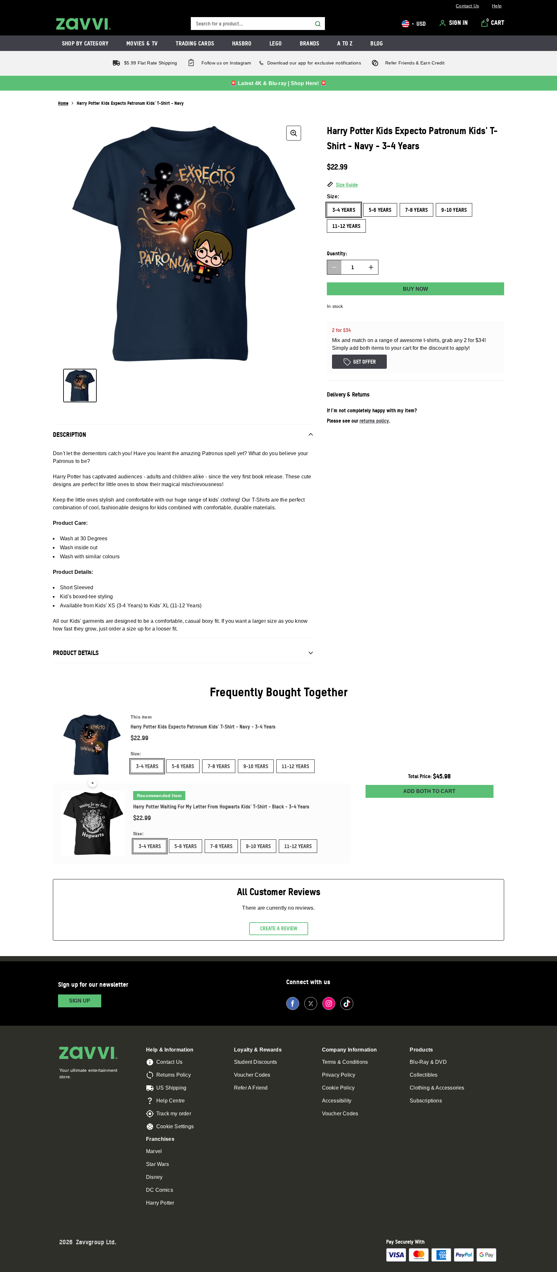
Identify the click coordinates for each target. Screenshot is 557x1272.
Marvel (154, 1151)
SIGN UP (79, 1000)
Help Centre (170, 1100)
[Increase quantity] (371, 267)
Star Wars (157, 1164)
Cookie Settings (175, 1126)
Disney (154, 1177)
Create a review (278, 928)
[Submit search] (318, 24)
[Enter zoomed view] (293, 133)
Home (63, 103)
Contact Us (169, 1062)
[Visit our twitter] (310, 1003)
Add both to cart (429, 791)
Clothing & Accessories (437, 1088)
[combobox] (258, 23)
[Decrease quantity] (334, 267)
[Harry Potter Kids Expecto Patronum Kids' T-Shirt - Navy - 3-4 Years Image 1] (80, 385)
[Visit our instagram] (328, 1003)
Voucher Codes (252, 1075)
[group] (183, 243)
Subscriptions (426, 1100)
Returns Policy (173, 1075)
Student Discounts (255, 1062)
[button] (415, 185)
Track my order (173, 1113)
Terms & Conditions (345, 1062)
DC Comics (159, 1190)
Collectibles (423, 1075)
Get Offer (364, 361)
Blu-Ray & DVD (428, 1062)
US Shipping (171, 1088)
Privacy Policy (339, 1075)
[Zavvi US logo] (83, 24)
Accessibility (337, 1100)
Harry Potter (160, 1203)
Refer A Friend (251, 1088)
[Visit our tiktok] (346, 1003)
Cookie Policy (338, 1088)
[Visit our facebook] (292, 1003)
